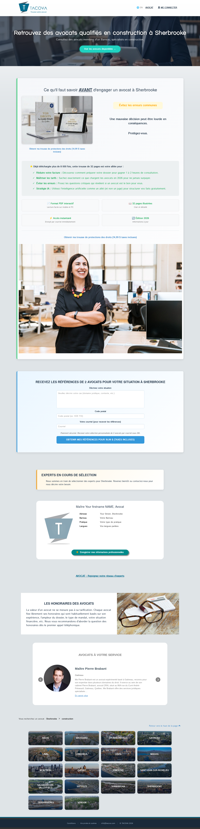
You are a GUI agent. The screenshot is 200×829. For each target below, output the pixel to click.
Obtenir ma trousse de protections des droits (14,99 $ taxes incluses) (57, 150)
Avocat (149, 7)
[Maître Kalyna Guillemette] (57, 678)
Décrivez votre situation (100, 388)
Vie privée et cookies (88, 823)
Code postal (100, 411)
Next (158, 679)
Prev (40, 679)
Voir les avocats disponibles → (100, 49)
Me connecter (169, 7)
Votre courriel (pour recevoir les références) (100, 421)
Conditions (71, 823)
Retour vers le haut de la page (163, 725)
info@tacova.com (108, 823)
